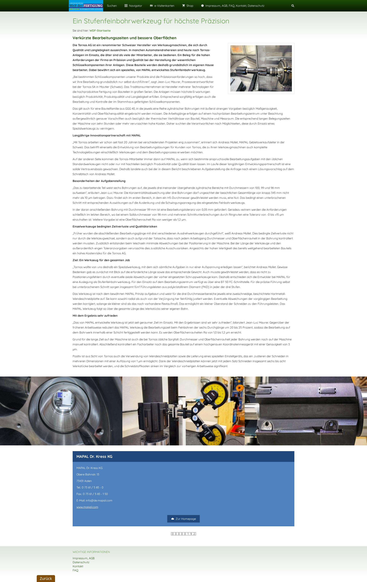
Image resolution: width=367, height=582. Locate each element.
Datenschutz (81, 562)
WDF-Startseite (100, 30)
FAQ (75, 570)
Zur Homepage (186, 519)
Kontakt (78, 566)
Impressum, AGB (84, 558)
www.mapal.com (87, 507)
